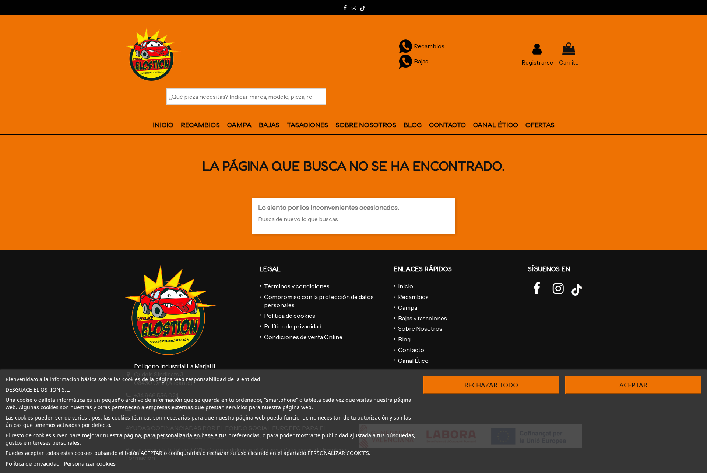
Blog (404, 339)
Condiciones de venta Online (303, 337)
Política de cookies (289, 315)
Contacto (411, 350)
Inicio (405, 286)
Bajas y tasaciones (422, 318)
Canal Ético (413, 360)
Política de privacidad (292, 326)
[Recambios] (405, 46)
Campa (407, 307)
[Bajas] (405, 61)
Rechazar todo (491, 384)
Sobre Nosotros (420, 328)
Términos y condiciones (297, 286)
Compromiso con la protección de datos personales (319, 301)
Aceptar (633, 384)
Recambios (413, 296)
